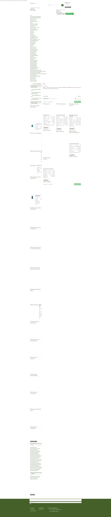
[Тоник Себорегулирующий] (62, 108)
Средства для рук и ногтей (34, 27)
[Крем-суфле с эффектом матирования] (75, 108)
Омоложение (32, 34)
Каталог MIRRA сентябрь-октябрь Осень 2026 (38, 71)
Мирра (40, 466)
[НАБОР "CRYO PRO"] (34, 304)
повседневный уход (33, 447)
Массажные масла (33, 38)
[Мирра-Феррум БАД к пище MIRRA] (35, 290)
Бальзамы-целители (33, 50)
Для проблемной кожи (34, 49)
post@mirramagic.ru (55, 511)
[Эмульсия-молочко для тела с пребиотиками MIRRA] (35, 177)
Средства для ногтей (33, 23)
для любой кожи (37, 454)
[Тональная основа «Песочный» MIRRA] (35, 358)
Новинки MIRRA (33, 78)
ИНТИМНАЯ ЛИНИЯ (33, 65)
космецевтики (32, 465)
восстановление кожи (34, 463)
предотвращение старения (36, 464)
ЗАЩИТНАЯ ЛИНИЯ (33, 62)
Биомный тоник (39, 165)
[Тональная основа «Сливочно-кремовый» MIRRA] (35, 375)
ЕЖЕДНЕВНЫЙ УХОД (34, 40)
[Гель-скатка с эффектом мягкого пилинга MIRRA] (35, 106)
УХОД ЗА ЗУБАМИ (33, 61)
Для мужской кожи (33, 51)
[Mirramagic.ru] (38, 5)
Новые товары (34, 103)
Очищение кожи (33, 42)
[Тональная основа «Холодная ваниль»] (35, 410)
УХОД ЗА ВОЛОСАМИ (34, 60)
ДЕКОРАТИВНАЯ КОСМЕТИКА (35, 17)
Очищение (32, 31)
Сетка (78, 99)
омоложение (32, 452)
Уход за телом (32, 26)
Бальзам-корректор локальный (48, 168)
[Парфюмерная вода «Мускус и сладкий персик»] (35, 228)
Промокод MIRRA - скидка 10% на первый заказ (38, 73)
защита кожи (32, 457)
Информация (34, 86)
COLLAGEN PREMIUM (34, 55)
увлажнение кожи (36, 466)
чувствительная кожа (34, 455)
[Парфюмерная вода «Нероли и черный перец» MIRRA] (35, 208)
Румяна (31, 22)
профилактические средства (35, 448)
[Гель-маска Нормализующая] (75, 137)
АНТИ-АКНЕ (32, 59)
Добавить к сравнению (47, 130)
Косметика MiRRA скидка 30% (35, 76)
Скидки (33, 473)
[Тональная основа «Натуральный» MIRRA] (35, 393)
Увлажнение (32, 32)
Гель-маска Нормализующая (74, 143)
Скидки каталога (33, 77)
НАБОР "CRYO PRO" (40, 305)
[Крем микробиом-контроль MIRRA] (35, 151)
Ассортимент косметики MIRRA (35, 16)
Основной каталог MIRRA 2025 (35, 72)
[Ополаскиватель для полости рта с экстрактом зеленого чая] (35, 248)
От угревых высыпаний (34, 37)
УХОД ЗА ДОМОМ (33, 66)
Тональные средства (33, 21)
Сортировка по (45, 98)
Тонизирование (32, 43)
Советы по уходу (33, 79)
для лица (33, 460)
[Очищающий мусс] (49, 108)
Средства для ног (33, 28)
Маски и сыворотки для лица (35, 39)
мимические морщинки (34, 470)
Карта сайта (41, 509)
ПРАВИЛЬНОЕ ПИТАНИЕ (34, 67)
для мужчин (40, 455)
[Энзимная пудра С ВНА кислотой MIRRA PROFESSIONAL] (32, 197)
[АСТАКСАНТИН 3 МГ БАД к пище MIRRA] (32, 126)
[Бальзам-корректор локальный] (49, 162)
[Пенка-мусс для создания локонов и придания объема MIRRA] (35, 268)
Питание (31, 33)
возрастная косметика (34, 449)
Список (80, 99)
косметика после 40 (35, 458)
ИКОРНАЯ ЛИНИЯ (33, 54)
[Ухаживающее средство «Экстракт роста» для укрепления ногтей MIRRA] (35, 322)
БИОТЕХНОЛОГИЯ (33, 57)
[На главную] (31, 83)
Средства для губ (33, 20)
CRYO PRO (32, 56)
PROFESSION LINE (33, 68)
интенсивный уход (33, 459)
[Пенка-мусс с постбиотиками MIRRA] (35, 133)
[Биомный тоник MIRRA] (33, 165)
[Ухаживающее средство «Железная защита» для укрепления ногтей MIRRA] (35, 340)
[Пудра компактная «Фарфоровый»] (35, 427)
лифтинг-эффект (37, 469)
